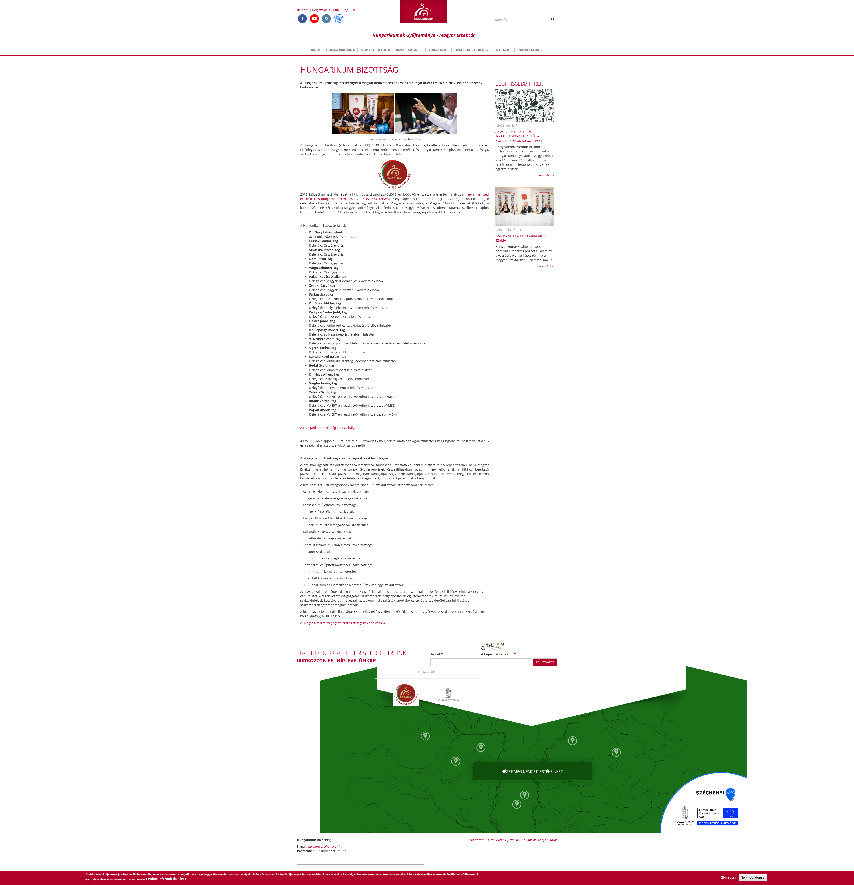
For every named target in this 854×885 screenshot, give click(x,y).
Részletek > (546, 175)
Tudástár (437, 50)
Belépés (303, 10)
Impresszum (476, 840)
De (354, 10)
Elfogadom (728, 877)
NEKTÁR (503, 50)
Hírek (315, 50)
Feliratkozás (545, 662)
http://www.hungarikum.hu (180, 874)
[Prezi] (338, 18)
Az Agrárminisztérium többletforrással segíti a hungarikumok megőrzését (518, 136)
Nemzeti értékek (375, 50)
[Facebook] (302, 18)
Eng (345, 10)
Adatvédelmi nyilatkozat (540, 840)
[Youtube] (314, 18)
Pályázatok (529, 50)
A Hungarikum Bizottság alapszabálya (328, 428)
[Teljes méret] (363, 113)
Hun (336, 10)
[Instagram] (326, 18)
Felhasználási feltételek (504, 840)
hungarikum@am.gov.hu (325, 846)
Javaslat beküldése (472, 50)
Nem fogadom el (753, 877)
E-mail (436, 654)
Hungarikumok (340, 50)
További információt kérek (166, 879)
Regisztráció (321, 10)
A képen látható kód (498, 654)
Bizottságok (408, 50)
